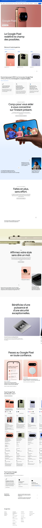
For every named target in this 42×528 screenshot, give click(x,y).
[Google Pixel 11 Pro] (10, 60)
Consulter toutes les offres (23, 1)
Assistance (31, 3)
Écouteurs (15, 3)
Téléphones (4, 3)
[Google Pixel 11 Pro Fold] (23, 60)
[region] (21, 60)
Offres (28, 3)
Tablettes (23, 3)
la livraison (36, 485)
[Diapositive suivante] (37, 71)
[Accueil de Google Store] (1, 3)
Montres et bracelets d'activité (9, 3)
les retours (39, 485)
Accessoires (25, 3)
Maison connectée (19, 3)
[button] (34, 3)
